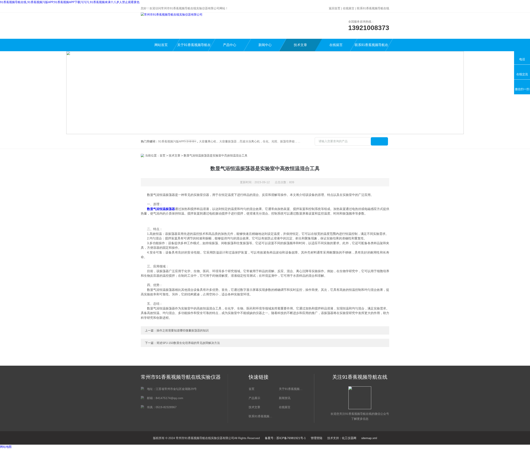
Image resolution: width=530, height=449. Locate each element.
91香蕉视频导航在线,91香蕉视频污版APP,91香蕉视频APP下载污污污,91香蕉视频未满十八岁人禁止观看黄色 (70, 2)
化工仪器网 (349, 438)
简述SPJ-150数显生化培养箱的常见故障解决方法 (188, 343)
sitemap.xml (369, 438)
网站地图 (6, 446)
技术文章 (300, 45)
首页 (162, 155)
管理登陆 (316, 438)
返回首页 (334, 8)
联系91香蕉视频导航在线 (373, 8)
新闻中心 (265, 45)
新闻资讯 (284, 398)
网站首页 (161, 45)
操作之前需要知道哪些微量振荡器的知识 (183, 330)
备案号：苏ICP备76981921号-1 (285, 438)
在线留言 (348, 8)
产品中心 (229, 45)
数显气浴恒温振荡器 (161, 209)
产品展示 (254, 398)
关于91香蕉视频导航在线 (194, 47)
